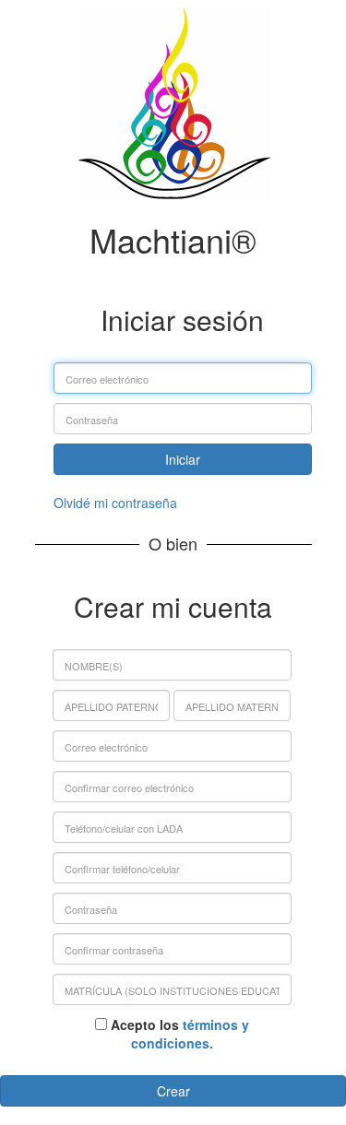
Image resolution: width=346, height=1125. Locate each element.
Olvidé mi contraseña (115, 502)
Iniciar (182, 459)
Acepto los (178, 1033)
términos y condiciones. (190, 1033)
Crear (173, 1091)
